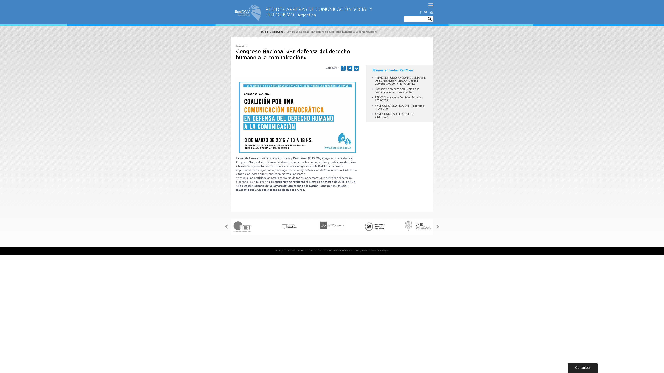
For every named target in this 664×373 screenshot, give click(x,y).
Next (437, 226)
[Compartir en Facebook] (343, 68)
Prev (226, 226)
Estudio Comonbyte (379, 250)
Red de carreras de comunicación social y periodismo (248, 12)
